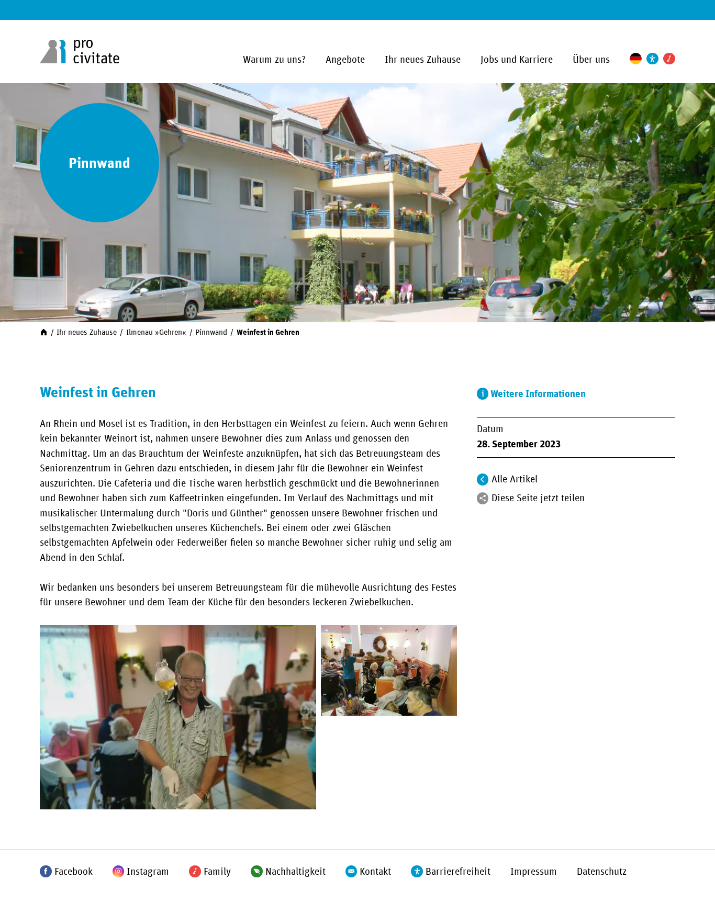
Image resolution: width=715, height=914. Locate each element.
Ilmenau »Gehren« (156, 332)
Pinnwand (211, 332)
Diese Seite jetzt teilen (538, 498)
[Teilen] (483, 498)
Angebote (345, 60)
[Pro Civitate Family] (669, 59)
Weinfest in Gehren (268, 332)
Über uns (591, 60)
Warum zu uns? (274, 60)
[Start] (44, 332)
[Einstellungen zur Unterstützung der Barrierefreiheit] (652, 59)
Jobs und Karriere (517, 60)
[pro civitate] (79, 52)
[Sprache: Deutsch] (636, 59)
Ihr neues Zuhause (423, 60)
